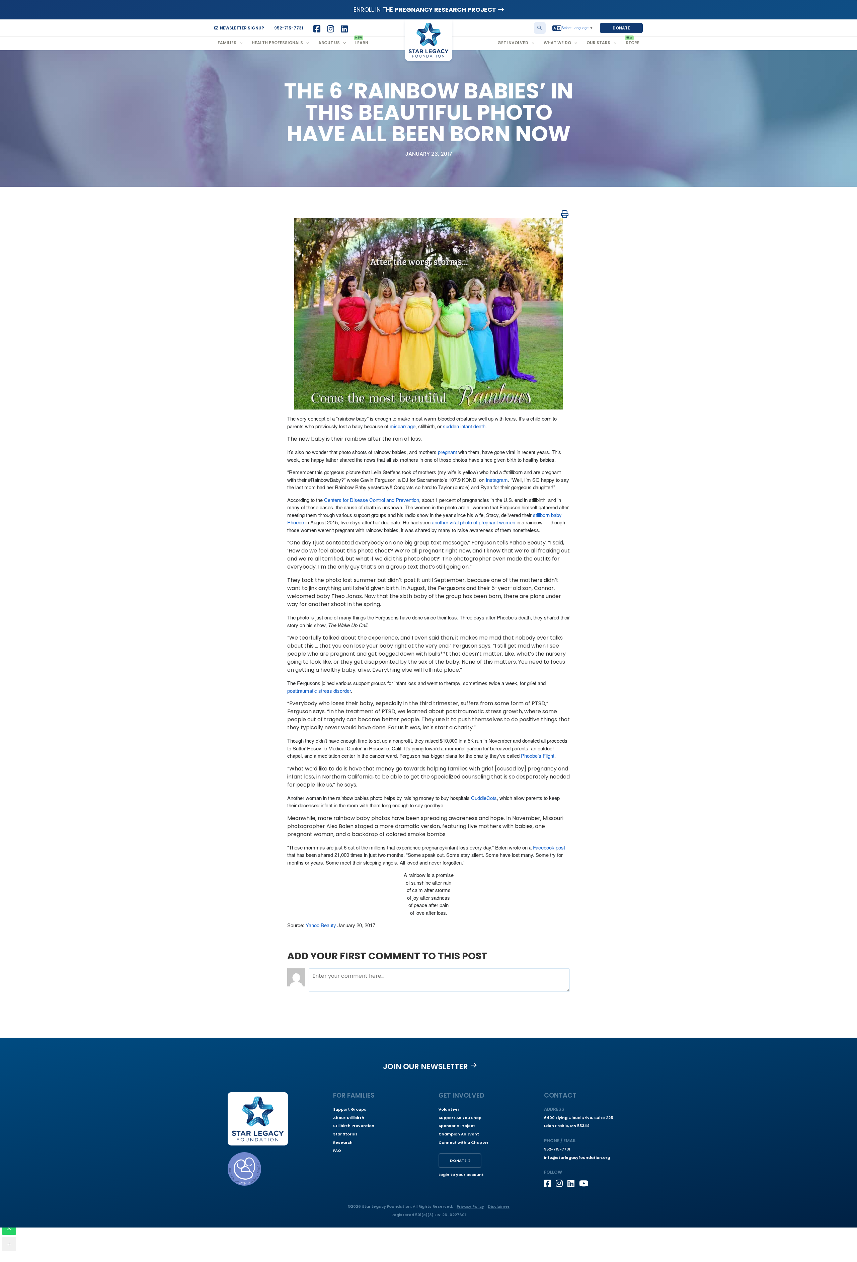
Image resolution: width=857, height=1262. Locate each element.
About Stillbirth (348, 1117)
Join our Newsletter (425, 1066)
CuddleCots (484, 797)
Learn (361, 43)
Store (632, 43)
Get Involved (512, 43)
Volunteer (449, 1109)
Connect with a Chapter (463, 1142)
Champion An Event (459, 1134)
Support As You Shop (460, 1117)
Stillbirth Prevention (353, 1125)
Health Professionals (277, 43)
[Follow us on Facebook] (550, 1183)
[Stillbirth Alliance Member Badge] (244, 1169)
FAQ (337, 1150)
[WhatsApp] (9, 1228)
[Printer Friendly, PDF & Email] (564, 213)
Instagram (497, 479)
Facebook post (549, 847)
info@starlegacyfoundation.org (577, 1157)
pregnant (447, 451)
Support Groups (349, 1109)
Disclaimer (499, 1206)
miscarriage (402, 426)
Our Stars (598, 43)
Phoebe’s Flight (537, 755)
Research (343, 1142)
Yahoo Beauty (321, 925)
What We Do (557, 43)
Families (227, 43)
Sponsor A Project (457, 1125)
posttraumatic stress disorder (319, 690)
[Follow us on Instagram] (561, 1183)
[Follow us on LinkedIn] (573, 1183)
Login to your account (461, 1174)
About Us (329, 43)
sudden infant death (464, 426)
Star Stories (345, 1134)
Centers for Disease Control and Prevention (371, 499)
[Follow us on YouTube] (585, 1183)
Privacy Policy (470, 1206)
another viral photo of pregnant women (473, 522)
